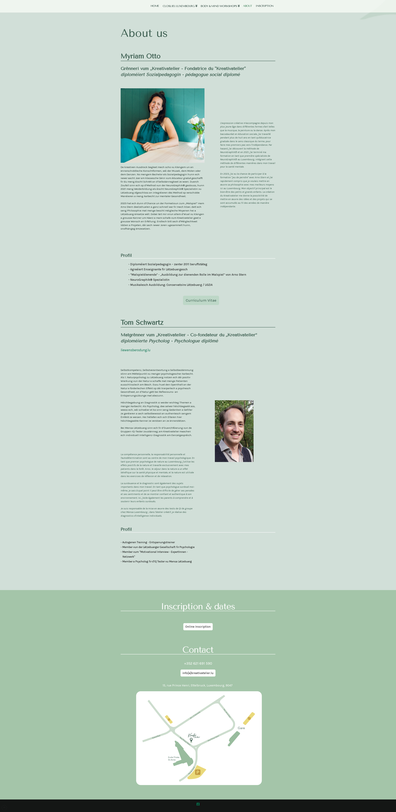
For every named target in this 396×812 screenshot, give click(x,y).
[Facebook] (198, 804)
